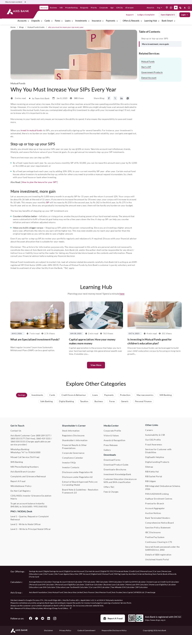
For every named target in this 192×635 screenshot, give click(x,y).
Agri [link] (112, 7)
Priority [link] (94, 7)
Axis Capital (128, 592)
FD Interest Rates (121, 571)
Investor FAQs (69, 462)
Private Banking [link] (71, 7)
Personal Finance (143, 401)
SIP (47, 202)
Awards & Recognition (114, 440)
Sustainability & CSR (155, 435)
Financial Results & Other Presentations (74, 446)
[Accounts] (28, 20)
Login (183, 15)
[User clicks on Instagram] (54, 618)
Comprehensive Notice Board (159, 522)
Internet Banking (145, 574)
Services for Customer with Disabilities (158, 451)
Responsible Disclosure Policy (114, 630)
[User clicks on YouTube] (42, 618)
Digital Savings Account (53, 571)
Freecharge (150, 592)
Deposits (35, 21)
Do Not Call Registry (20, 491)
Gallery (107, 450)
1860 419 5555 (43, 438)
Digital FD (105, 571)
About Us (150, 7)
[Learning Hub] (158, 20)
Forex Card (34, 577)
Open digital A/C (168, 15)
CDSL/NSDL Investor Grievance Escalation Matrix (30, 497)
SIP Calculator (142, 587)
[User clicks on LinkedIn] (48, 618)
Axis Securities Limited (73, 592)
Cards (47, 21)
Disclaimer (48, 630)
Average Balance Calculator (40, 582)
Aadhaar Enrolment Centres (158, 498)
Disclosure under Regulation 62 (77, 477)
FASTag (117, 574)
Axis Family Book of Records (165, 574)
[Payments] (117, 20)
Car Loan (157, 571)
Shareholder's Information (74, 440)
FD (111, 571)
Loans (67, 21)
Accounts (22, 21)
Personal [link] (43, 7)
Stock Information (71, 430)
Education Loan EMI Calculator (43, 587)
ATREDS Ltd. (139, 592)
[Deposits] (41, 20)
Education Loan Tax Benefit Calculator (72, 587)
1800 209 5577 (43, 435)
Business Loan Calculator (114, 584)
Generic (125, 401)
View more (96, 365)
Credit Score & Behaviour (74, 395)
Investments (81, 21)
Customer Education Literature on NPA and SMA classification (120, 480)
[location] (167, 7)
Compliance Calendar (72, 457)
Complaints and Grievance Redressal (28, 476)
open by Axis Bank (129, 574)
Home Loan (166, 571)
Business (98, 401)
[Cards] (51, 20)
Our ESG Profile (153, 439)
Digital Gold (96, 574)
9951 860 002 (40, 506)
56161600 (27, 506)
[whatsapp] (171, 7)
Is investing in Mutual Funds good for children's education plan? (150, 341)
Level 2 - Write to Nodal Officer (25, 524)
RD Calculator (102, 582)
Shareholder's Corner (74, 425)
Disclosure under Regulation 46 (77, 472)
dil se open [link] (129, 7)
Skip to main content (13, 2)
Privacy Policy (65, 630)
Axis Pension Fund (103, 592)
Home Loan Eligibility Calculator (162, 584)
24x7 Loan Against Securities (66, 574)
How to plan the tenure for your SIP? (39, 182)
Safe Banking (46, 401)
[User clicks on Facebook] (30, 618)
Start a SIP (146, 67)
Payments (110, 21)
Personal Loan (146, 571)
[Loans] (72, 20)
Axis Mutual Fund (55, 592)
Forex (57, 21)
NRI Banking (166, 395)
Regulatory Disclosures (73, 435)
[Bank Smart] (174, 20)
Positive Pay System (154, 537)
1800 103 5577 (17, 438)
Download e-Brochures (115, 469)
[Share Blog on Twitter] (115, 98)
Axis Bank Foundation (38, 592)
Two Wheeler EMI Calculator (123, 587)
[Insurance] (103, 20)
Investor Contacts (70, 467)
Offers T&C (109, 487)
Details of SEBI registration (158, 554)
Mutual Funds (148, 61)
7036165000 (34, 452)
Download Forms (112, 460)
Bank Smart (167, 21)
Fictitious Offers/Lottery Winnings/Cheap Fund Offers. (46, 608)
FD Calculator (90, 582)
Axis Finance (89, 592)
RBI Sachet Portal (153, 476)
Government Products (152, 72)
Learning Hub (150, 21)
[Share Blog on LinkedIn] (121, 98)
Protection (125, 395)
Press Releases (111, 445)
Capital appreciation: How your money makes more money (92, 341)
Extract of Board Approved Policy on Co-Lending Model (80, 483)
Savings (21, 395)
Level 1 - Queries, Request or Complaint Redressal (29, 518)
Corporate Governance (73, 453)
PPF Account (85, 574)
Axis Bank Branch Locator (22, 471)
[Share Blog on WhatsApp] (128, 98)
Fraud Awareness (153, 444)
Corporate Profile (112, 430)
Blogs (21, 27)
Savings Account (36, 571)
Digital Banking (66, 401)
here (122, 293)
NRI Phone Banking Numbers (24, 466)
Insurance (96, 21)
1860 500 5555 (17, 441)
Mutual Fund (107, 574)
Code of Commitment (86, 630)
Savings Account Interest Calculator (68, 582)
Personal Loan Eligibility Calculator (70, 584)
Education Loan (36, 574)
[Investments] (88, 20)
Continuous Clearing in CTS (158, 542)
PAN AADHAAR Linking (157, 494)
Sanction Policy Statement (157, 527)
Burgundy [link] (84, 7)
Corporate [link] (103, 7)
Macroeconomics (145, 395)
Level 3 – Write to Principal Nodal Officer (30, 529)
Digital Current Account (74, 571)
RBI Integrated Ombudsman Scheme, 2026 (162, 487)
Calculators (16, 582)
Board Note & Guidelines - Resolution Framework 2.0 (80, 491)
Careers (149, 430)
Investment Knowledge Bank (117, 474)
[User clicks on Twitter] (36, 618)
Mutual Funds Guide (35, 27)
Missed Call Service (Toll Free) (24, 457)
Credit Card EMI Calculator (134, 582)
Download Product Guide (116, 464)
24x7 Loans (48, 574)
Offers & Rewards (131, 21)
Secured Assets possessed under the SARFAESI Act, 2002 (162, 548)
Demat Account (148, 77)
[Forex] (62, 20)
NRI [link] (61, 7)
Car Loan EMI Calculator (100, 587)
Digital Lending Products (157, 462)
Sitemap (149, 466)
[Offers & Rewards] (141, 20)
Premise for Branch (154, 503)
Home (12, 27)
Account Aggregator (155, 508)
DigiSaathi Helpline (154, 457)
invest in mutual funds (31, 130)
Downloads (110, 454)
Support (130, 15)
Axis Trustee (117, 592)
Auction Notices (153, 513)
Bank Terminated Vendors (157, 518)
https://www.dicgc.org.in (155, 620)
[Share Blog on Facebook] (109, 98)
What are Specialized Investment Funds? (35, 339)
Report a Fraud (115, 618)
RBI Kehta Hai (152, 471)
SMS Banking (16, 462)
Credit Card (134, 571)
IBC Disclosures (153, 532)
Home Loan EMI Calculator (137, 584)
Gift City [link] (119, 7)
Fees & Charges (111, 491)
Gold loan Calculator (94, 584)
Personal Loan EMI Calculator (42, 584)
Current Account (93, 571)
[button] (160, 7)
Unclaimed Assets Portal (157, 559)
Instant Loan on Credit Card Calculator (163, 582)
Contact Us (15, 430)
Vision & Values (111, 435)
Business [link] (53, 7)
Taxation (84, 401)
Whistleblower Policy (20, 486)
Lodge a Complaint (146, 15)
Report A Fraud (17, 481)
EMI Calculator (116, 582)
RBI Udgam (150, 481)
